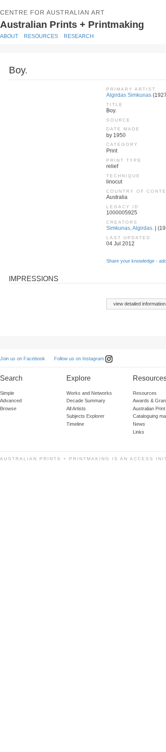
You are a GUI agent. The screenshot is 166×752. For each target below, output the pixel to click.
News (139, 424)
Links (138, 432)
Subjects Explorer (85, 416)
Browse (8, 408)
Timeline (75, 424)
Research (79, 36)
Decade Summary (85, 400)
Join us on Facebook (22, 358)
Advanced (11, 400)
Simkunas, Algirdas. (130, 228)
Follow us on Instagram (79, 358)
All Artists (76, 408)
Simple (7, 393)
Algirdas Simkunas (128, 95)
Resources (41, 36)
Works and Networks (89, 393)
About (9, 36)
